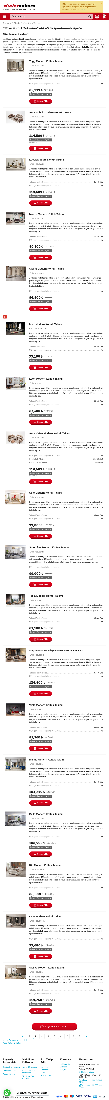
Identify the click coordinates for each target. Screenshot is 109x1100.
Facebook (45, 1070)
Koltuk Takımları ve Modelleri (15, 1040)
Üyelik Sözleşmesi (29, 1067)
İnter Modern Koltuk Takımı (45, 324)
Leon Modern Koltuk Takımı (46, 378)
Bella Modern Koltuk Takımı (46, 814)
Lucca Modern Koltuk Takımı (46, 159)
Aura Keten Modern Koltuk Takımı (49, 433)
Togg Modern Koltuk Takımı (46, 61)
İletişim (63, 1069)
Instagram (45, 1067)
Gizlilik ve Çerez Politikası (28, 1077)
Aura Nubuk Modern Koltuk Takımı (50, 112)
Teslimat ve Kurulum (11, 1067)
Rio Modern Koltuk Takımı (45, 865)
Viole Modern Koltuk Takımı (46, 705)
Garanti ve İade (9, 1071)
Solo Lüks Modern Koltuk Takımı (49, 547)
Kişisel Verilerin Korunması (28, 1072)
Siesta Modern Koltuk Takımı (46, 268)
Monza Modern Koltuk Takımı (46, 214)
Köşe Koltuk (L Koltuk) (12, 1043)
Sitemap (63, 1067)
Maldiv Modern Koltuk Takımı (46, 759)
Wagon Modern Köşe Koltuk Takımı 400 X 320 (56, 650)
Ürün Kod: (34, 66)
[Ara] (90, 16)
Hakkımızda (65, 1064)
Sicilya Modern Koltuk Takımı (47, 967)
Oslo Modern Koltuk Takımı (45, 916)
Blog (43, 1072)
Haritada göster (87, 1072)
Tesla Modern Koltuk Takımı (46, 595)
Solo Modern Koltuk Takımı (45, 492)
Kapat (83, 9)
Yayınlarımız (46, 1075)
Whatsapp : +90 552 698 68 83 (90, 1086)
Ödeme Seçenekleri (11, 1074)
